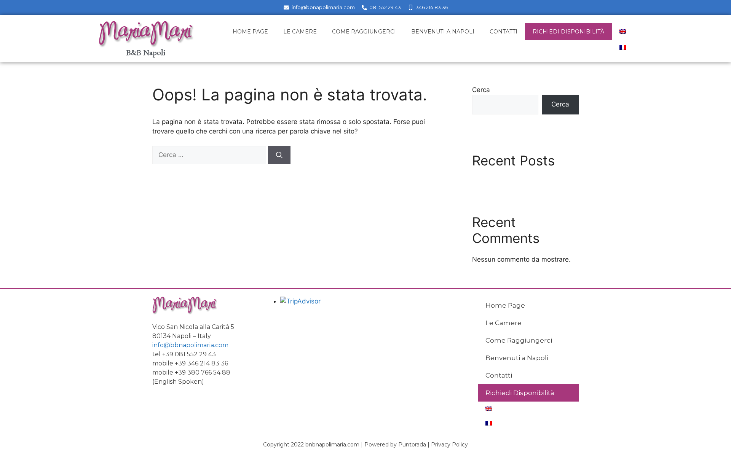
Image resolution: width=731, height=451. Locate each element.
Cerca (481, 90)
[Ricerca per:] (210, 155)
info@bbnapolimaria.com (190, 345)
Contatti (503, 31)
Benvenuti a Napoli (442, 31)
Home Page (250, 31)
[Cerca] (279, 155)
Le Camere (300, 31)
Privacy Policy (449, 444)
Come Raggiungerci (364, 31)
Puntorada (412, 444)
